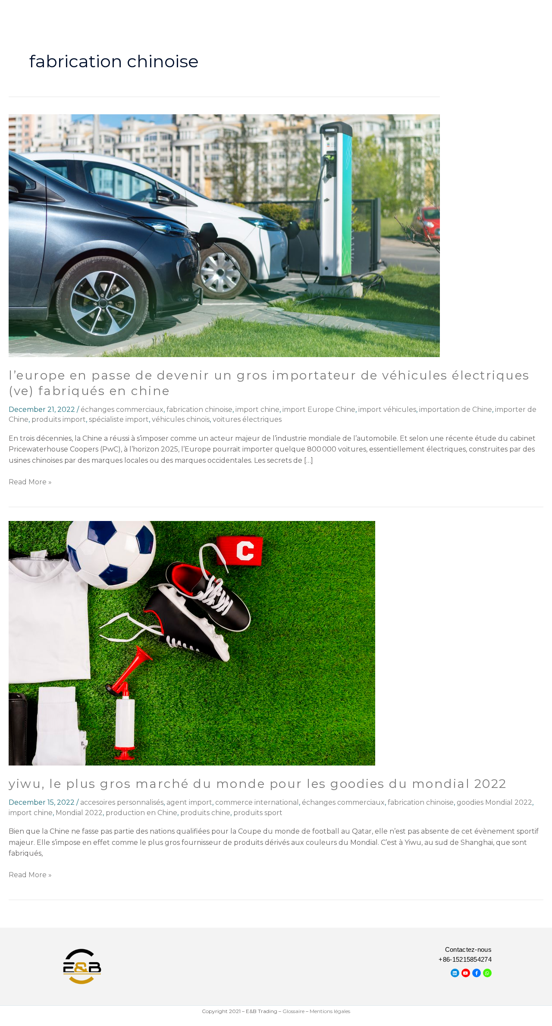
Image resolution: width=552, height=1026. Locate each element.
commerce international (257, 802)
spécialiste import (119, 419)
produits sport (257, 813)
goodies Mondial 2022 (494, 802)
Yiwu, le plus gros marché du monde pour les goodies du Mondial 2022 (258, 783)
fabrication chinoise (199, 409)
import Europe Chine (318, 409)
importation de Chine (455, 409)
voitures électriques (247, 419)
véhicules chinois (181, 419)
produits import (58, 419)
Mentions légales (330, 1011)
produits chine (205, 813)
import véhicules (387, 409)
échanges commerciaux (122, 409)
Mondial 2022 (79, 813)
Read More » (30, 481)
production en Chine (141, 813)
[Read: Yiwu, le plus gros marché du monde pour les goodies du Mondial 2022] (192, 643)
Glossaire (293, 1011)
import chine (257, 409)
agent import (189, 802)
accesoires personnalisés (121, 802)
